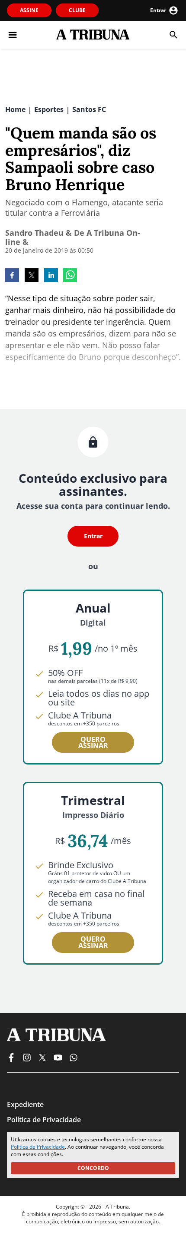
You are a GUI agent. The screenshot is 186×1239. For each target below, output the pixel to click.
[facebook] (12, 276)
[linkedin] (51, 276)
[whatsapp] (70, 276)
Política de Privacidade (38, 1146)
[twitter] (31, 276)
